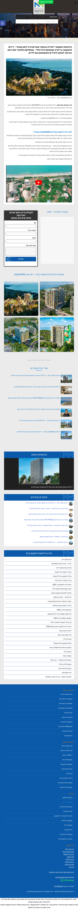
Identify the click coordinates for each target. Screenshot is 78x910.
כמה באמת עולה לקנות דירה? (61, 589)
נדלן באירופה (41, 360)
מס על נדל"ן (67, 639)
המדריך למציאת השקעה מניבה (61, 593)
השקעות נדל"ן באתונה (66, 787)
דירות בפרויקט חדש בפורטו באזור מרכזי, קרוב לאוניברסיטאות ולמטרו (37, 387)
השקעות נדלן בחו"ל (66, 821)
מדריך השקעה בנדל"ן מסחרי (62, 576)
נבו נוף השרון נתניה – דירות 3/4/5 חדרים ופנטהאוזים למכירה (39, 420)
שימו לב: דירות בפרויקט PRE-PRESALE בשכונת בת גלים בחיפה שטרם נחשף (34, 398)
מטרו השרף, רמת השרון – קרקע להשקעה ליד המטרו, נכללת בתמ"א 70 (47, 525)
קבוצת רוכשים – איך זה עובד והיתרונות (58, 677)
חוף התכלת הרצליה (66, 746)
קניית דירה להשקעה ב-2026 (62, 584)
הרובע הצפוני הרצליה (66, 694)
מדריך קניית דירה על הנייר (63, 580)
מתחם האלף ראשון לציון (65, 708)
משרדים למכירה (67, 811)
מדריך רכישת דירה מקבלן (63, 572)
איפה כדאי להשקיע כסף (65, 839)
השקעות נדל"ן (68, 825)
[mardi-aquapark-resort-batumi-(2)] (57, 334)
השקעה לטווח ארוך (64, 668)
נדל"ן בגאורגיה (68, 830)
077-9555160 (58, 886)
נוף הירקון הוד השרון (66, 750)
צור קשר (71, 867)
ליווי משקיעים (66, 672)
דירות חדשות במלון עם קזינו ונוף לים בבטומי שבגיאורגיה (51, 487)
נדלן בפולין (69, 773)
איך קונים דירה (66, 559)
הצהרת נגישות (70, 859)
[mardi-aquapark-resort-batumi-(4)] (21, 298)
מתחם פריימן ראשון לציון (65, 783)
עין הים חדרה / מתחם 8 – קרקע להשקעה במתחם (54, 537)
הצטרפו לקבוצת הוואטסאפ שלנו (64, 877)
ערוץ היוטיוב (59, 872)
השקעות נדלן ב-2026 (64, 610)
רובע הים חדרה (68, 713)
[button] (2, 23)
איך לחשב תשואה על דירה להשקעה (59, 614)
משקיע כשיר (67, 656)
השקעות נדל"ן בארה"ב (66, 834)
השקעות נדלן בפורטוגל (65, 699)
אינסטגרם (52, 872)
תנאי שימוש (70, 857)
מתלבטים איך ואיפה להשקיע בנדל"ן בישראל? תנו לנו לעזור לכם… (38, 409)
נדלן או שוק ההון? (65, 631)
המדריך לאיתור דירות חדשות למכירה (59, 601)
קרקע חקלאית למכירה (66, 807)
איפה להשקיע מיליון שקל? (62, 643)
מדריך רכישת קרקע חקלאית (62, 605)
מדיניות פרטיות (69, 862)
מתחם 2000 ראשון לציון (65, 726)
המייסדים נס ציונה (67, 731)
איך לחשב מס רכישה (64, 635)
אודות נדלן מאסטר (68, 854)
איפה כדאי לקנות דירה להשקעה (63, 816)
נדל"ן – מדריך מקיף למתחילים (61, 563)
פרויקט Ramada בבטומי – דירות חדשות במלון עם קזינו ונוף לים (38, 432)
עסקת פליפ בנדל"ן (65, 664)
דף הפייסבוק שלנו (68, 872)
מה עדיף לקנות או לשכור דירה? (61, 622)
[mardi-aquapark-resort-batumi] (57, 298)
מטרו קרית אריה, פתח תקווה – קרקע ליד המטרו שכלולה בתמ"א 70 (48, 508)
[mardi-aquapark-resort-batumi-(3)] (21, 334)
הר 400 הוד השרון (67, 755)
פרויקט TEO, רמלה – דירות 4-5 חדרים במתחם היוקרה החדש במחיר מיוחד (35, 375)
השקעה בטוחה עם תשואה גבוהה (60, 647)
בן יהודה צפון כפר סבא (65, 778)
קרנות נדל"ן (67, 651)
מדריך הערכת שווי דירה (63, 568)
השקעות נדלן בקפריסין (65, 703)
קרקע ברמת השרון (67, 717)
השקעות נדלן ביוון (67, 760)
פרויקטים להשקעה (32, 360)
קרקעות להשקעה (67, 798)
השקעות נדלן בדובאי (66, 722)
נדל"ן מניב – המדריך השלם (62, 597)
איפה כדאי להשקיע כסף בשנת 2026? (58, 626)
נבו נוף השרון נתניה (66, 769)
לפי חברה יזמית (69, 849)
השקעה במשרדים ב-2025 (62, 618)
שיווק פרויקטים (69, 864)
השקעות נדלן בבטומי (66, 764)
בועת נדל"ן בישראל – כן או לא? (60, 660)
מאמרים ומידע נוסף (68, 852)
